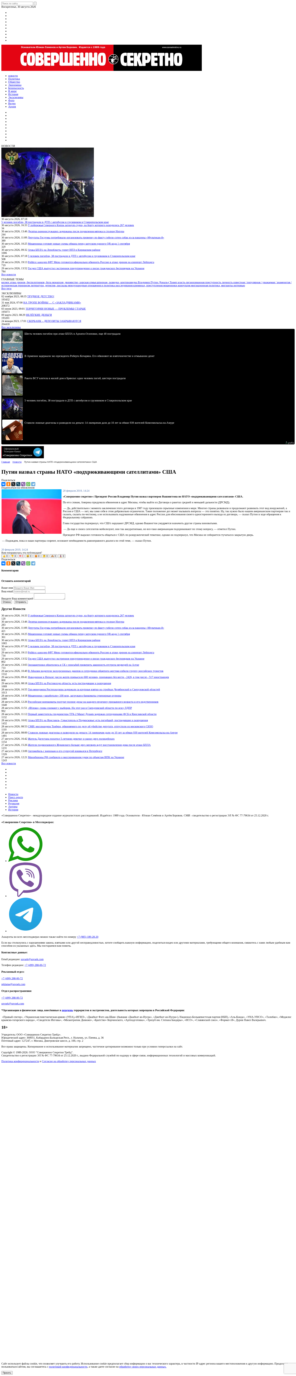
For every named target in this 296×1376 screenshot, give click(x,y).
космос (5, 282)
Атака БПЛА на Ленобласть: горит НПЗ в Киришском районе (64, 249)
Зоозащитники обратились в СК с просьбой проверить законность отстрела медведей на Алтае (83, 664)
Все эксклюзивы (11, 327)
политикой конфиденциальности (68, 1366)
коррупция (184, 285)
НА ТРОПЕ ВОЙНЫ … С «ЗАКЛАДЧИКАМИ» (52, 302)
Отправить (20, 602)
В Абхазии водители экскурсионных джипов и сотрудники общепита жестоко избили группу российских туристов (95, 671)
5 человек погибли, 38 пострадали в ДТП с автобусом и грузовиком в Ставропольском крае (55, 222)
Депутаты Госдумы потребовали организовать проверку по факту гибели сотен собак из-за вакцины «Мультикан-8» (96, 237)
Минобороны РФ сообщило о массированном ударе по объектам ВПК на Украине (76, 757)
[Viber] (23, 484)
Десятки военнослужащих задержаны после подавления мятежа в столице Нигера (76, 231)
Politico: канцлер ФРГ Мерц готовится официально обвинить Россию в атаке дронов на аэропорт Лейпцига (91, 262)
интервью (239, 285)
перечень (67, 1010)
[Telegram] (33, 484)
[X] (13, 484)
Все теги (6, 288)
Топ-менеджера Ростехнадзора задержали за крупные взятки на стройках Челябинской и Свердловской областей (94, 689)
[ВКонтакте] (3, 484)
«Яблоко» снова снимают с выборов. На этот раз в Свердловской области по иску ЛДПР (80, 707)
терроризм (24, 285)
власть (182, 282)
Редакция (13, 803)
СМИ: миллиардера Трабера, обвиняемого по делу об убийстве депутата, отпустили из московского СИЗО (90, 726)
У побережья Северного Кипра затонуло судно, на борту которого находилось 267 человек (81, 225)
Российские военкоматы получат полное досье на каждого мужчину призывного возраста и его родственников (93, 701)
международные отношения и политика (91, 285)
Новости (13, 794)
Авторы (12, 806)
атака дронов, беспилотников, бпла (31, 282)
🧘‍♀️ (61, 556)
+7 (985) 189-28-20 (87, 936)
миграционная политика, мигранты (212, 285)
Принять (7, 1373)
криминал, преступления (148, 285)
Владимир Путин (148, 282)
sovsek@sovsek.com (32, 959)
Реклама (13, 800)
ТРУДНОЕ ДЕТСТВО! (40, 296)
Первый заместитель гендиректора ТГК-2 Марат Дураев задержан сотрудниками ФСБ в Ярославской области (92, 714)
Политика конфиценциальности (20, 1061)
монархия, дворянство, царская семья (74, 282)
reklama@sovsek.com (13, 984)
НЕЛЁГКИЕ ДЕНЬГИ (39, 314)
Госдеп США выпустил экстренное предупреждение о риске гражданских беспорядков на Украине (86, 268)
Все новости (8, 274)
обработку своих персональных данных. (142, 1366)
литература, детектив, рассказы (49, 285)
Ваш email (7, 591)
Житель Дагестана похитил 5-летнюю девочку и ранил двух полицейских (71, 738)
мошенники (170, 285)
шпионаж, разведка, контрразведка (117, 282)
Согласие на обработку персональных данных (69, 1061)
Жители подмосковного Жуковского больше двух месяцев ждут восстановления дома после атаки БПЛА (89, 744)
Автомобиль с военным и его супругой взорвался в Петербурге (65, 751)
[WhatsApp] (28, 484)
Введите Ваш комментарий (17, 598)
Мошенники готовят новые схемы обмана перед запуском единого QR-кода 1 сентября (79, 243)
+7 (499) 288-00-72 (35, 965)
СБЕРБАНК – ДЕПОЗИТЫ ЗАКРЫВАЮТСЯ (54, 321)
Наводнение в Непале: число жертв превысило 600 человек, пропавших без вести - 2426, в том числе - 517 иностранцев (98, 677)
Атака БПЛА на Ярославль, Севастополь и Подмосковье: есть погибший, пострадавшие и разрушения (88, 720)
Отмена (7, 602)
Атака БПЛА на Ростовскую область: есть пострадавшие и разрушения (69, 683)
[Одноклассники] (8, 484)
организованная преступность (204, 282)
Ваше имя (7, 587)
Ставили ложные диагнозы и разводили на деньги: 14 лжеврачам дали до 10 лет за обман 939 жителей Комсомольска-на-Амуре (103, 732)
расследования (124, 285)
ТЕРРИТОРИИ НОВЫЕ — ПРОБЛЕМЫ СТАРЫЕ (56, 308)
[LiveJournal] (18, 484)
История (13, 809)
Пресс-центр (15, 797)
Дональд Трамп (168, 282)
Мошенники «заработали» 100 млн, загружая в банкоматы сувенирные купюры (74, 695)
